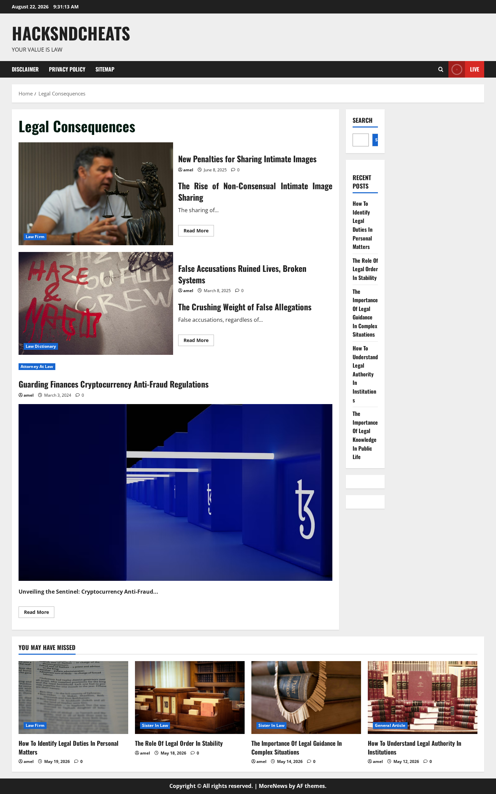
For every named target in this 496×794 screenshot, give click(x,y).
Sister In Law (155, 725)
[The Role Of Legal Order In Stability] (190, 697)
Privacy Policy (67, 69)
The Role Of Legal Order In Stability (365, 269)
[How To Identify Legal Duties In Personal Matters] (73, 697)
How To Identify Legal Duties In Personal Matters (363, 225)
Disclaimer (25, 69)
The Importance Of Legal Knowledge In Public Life (365, 435)
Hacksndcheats (71, 32)
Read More (199, 231)
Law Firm (35, 236)
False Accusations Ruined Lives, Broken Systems (96, 303)
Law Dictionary (41, 346)
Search (363, 120)
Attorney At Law (37, 366)
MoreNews (273, 786)
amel (188, 170)
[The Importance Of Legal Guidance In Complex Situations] (306, 697)
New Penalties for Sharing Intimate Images (96, 193)
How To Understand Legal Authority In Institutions (365, 374)
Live (474, 69)
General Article (390, 725)
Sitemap (104, 69)
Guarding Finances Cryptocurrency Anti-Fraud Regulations (114, 384)
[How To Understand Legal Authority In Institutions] (422, 697)
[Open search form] (440, 69)
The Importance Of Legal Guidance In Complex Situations (365, 313)
